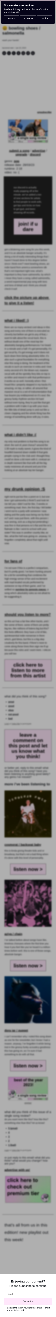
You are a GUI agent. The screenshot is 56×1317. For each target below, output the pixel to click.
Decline (44, 18)
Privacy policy (20, 9)
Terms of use (38, 9)
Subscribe (28, 1301)
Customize (28, 18)
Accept (11, 18)
